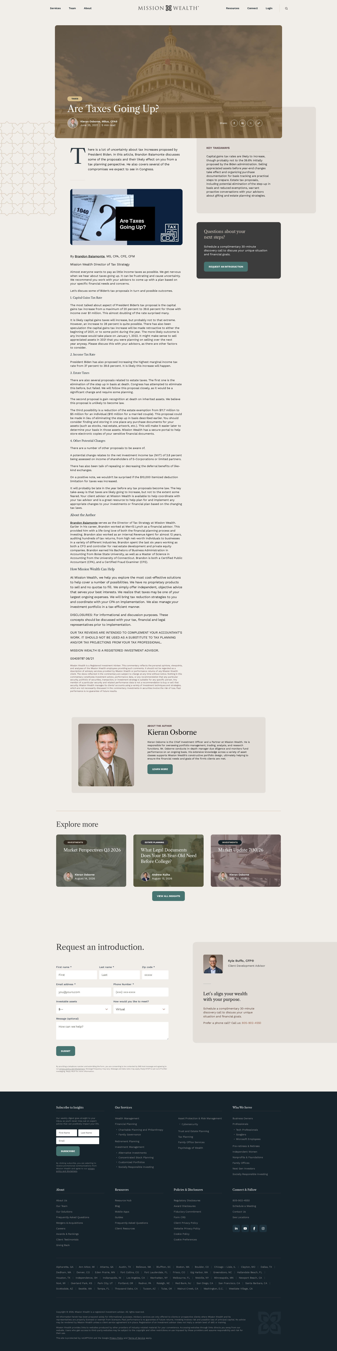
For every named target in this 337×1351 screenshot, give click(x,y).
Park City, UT (105, 1283)
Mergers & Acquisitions (69, 1222)
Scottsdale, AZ (64, 1288)
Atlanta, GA (106, 1266)
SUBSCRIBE (68, 1151)
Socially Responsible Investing (136, 1167)
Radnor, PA (144, 1283)
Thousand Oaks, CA (126, 1288)
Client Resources (125, 1228)
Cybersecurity (190, 1124)
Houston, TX (63, 1277)
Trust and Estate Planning (193, 1131)
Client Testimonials (67, 1239)
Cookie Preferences (185, 1239)
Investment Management (129, 1147)
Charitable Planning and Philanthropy (140, 1129)
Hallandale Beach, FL (249, 1272)
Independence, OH (86, 1277)
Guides (119, 1217)
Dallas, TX (266, 1266)
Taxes (74, 98)
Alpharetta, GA (64, 1266)
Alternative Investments (132, 1152)
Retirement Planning (127, 1141)
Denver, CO (83, 1272)
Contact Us (239, 1211)
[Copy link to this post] (259, 123)
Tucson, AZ (149, 1288)
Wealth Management (127, 1118)
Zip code (147, 967)
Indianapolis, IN (112, 1277)
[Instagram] (263, 1228)
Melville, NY (202, 1277)
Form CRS (180, 1217)
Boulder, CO (202, 1266)
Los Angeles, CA (135, 1277)
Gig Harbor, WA (199, 1272)
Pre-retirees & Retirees (246, 1146)
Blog (117, 1206)
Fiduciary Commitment (187, 1211)
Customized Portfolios (131, 1162)
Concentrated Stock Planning (135, 1157)
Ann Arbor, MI (87, 1266)
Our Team (61, 1206)
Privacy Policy (116, 1338)
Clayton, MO (248, 1266)
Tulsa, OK (166, 1288)
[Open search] (285, 8)
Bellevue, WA (143, 1266)
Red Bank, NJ (183, 1283)
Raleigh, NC (163, 1283)
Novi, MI (60, 1283)
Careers (60, 1228)
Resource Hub (123, 1200)
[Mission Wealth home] (168, 8)
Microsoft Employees (248, 1139)
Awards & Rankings (67, 1233)
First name (62, 967)
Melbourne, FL (181, 1277)
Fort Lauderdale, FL (156, 1272)
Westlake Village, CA (241, 1288)
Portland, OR (125, 1283)
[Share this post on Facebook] (234, 123)
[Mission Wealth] (269, 1326)
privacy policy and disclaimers (72, 1069)
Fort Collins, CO (129, 1272)
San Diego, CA (205, 1283)
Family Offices (241, 1162)
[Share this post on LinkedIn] (242, 123)
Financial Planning (126, 1124)
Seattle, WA (85, 1288)
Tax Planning (185, 1136)
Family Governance (129, 1134)
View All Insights (168, 896)
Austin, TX (125, 1266)
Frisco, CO (179, 1272)
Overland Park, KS (81, 1283)
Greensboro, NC (222, 1272)
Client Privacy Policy (186, 1222)
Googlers (241, 1134)
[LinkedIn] (236, 1228)
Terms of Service (136, 1338)
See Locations (241, 1217)
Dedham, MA (63, 1272)
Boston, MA (182, 1266)
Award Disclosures (185, 1206)
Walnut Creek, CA (187, 1288)
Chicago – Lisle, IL (225, 1266)
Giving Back (63, 1245)
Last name (105, 967)
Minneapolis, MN (223, 1277)
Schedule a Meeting (244, 1206)
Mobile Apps (122, 1211)
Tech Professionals (247, 1129)
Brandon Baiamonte (89, 256)
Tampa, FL (103, 1288)
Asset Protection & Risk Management (200, 1118)
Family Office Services (191, 1142)
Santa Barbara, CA (256, 1283)
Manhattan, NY (159, 1277)
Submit (65, 1051)
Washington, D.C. (213, 1288)
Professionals (240, 1124)
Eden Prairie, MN (105, 1272)
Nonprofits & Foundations (248, 1157)
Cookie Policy (181, 1233)
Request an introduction (226, 266)
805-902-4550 (251, 1023)
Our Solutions (64, 1211)
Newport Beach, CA (250, 1277)
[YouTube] (245, 1228)
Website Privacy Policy (187, 1228)
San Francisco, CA (229, 1283)
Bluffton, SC (163, 1266)
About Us (61, 1200)
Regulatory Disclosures (187, 1200)
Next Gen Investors (244, 1168)
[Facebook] (254, 1228)
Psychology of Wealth (190, 1147)
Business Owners (243, 1118)
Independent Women (245, 1151)
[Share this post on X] (250, 123)
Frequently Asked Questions (72, 1217)
